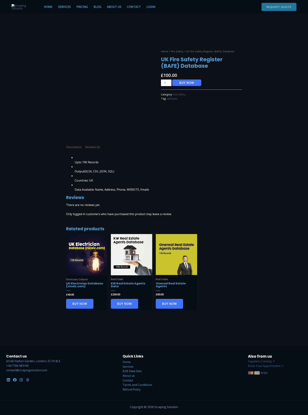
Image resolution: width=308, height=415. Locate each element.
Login (151, 7)
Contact (134, 7)
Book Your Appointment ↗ (266, 366)
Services (64, 7)
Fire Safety (177, 51)
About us (114, 7)
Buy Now (79, 304)
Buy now (186, 83)
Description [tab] (74, 147)
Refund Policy (132, 389)
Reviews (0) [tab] (92, 147)
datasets (172, 98)
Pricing (82, 7)
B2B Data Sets (132, 371)
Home (48, 7)
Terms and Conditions (137, 385)
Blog (97, 7)
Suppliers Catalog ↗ (261, 361)
